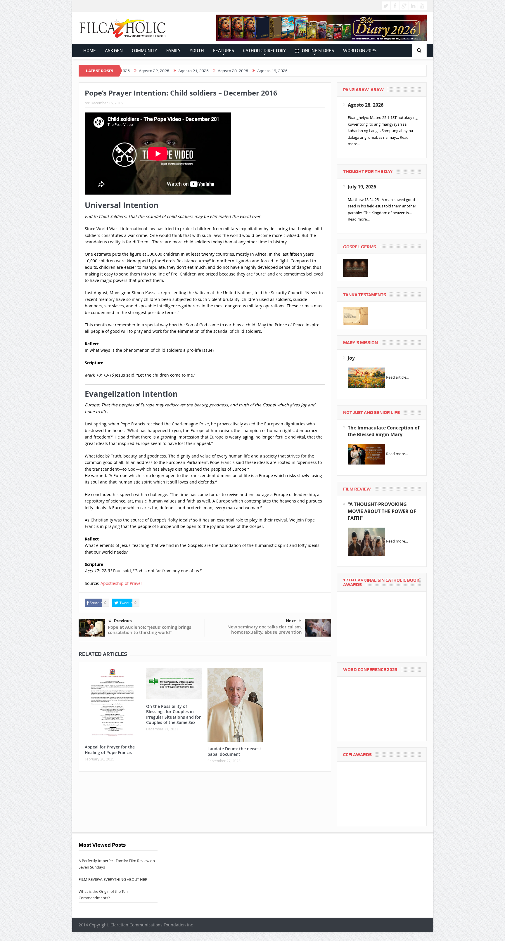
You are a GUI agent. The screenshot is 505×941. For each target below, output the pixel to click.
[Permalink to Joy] (366, 377)
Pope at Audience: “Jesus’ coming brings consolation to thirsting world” (149, 629)
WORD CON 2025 (360, 50)
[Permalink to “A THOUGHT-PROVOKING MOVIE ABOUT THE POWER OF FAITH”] (366, 541)
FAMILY (173, 50)
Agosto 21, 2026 (154, 70)
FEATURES (223, 50)
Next (291, 620)
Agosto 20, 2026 (193, 70)
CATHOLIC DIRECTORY (264, 50)
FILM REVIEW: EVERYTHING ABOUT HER (113, 879)
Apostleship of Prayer (121, 583)
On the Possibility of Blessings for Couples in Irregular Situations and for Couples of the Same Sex (173, 714)
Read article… (397, 377)
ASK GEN (114, 50)
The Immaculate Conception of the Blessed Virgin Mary (383, 431)
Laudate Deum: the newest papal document (234, 751)
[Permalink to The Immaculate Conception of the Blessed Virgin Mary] (366, 453)
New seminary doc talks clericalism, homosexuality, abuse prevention (264, 629)
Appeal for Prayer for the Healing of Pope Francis (110, 749)
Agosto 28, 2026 (365, 105)
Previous (123, 620)
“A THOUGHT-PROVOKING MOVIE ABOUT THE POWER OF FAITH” (382, 511)
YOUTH (197, 50)
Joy (351, 358)
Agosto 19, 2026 (232, 70)
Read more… (359, 219)
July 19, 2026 (362, 186)
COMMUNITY (144, 50)
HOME (89, 50)
